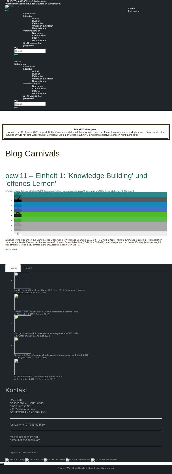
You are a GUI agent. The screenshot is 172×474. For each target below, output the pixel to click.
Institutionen (29, 13)
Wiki (16, 48)
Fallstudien (37, 23)
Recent (28, 268)
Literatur (27, 16)
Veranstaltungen (31, 30)
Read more (11, 249)
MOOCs (36, 38)
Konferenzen (39, 35)
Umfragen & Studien (42, 26)
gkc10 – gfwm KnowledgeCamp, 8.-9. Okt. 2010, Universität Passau (49, 290)
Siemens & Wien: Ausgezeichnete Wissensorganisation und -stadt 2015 (51, 355)
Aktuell (131, 8)
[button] (18, 196)
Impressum (15, 452)
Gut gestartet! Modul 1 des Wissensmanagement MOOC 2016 (46, 333)
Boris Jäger (49, 191)
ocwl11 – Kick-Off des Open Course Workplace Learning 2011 (46, 311)
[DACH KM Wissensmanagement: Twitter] (54, 460)
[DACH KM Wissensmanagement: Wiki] (34, 460)
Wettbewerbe (39, 40)
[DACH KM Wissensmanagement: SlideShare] (104, 460)
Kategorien (134, 11)
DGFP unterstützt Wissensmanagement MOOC (38, 376)
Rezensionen (39, 28)
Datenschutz (29, 452)
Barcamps (37, 33)
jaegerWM (28, 45)
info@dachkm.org (27, 437)
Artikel (35, 18)
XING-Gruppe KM (32, 43)
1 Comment (128, 191)
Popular (13, 268)
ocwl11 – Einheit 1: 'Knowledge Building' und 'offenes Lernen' (76, 179)
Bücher (36, 21)
